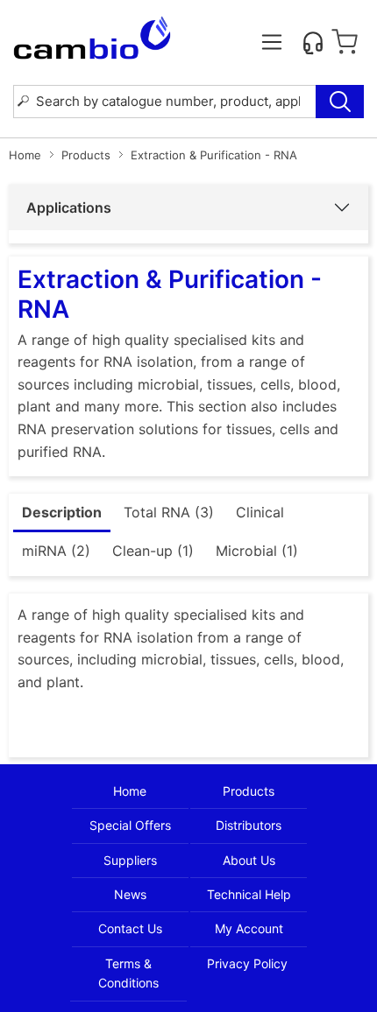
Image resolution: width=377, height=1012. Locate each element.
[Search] (340, 101)
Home (25, 155)
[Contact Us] (313, 42)
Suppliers (130, 860)
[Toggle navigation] (272, 42)
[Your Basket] (344, 42)
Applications (68, 207)
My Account (249, 928)
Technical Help (249, 894)
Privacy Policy (247, 963)
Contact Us (130, 928)
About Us (249, 860)
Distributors (248, 825)
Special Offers (130, 825)
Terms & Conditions (128, 973)
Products (85, 155)
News (130, 894)
